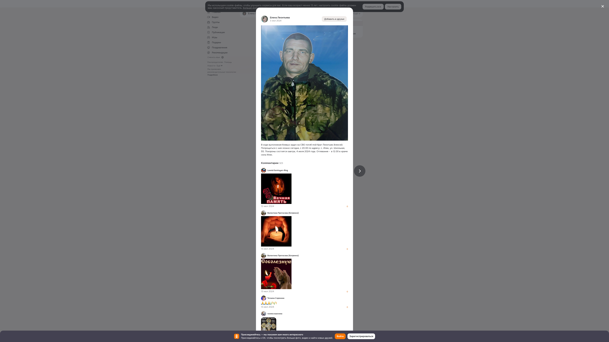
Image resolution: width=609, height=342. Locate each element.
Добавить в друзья (334, 19)
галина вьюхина (274, 313)
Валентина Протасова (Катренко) (283, 213)
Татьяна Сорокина (275, 298)
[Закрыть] (602, 6)
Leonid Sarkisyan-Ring (277, 170)
